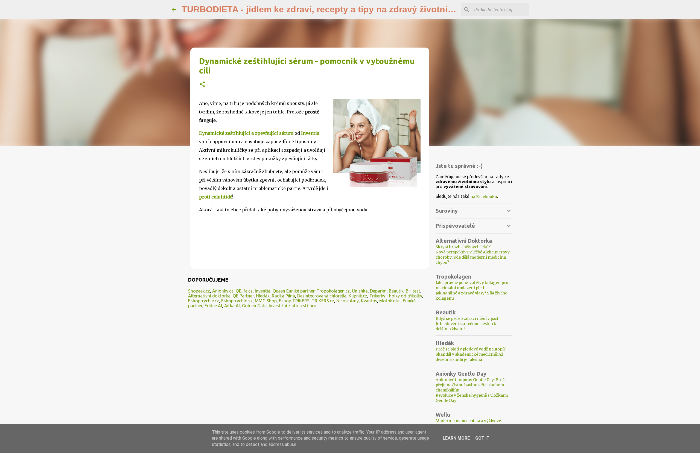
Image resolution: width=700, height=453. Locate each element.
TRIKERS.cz (323, 300)
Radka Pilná (283, 295)
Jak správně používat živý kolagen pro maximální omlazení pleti (472, 285)
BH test (413, 290)
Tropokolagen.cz (333, 290)
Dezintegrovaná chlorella (321, 295)
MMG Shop (266, 300)
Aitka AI (232, 305)
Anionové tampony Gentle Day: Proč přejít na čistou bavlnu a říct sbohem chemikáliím (470, 385)
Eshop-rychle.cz (203, 300)
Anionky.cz (223, 290)
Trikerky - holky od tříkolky (395, 295)
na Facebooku (483, 196)
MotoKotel (390, 300)
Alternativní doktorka (209, 295)
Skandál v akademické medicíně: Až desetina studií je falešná (469, 357)
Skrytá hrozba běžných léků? (463, 246)
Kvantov (369, 300)
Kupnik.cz (358, 295)
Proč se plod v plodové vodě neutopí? (471, 349)
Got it (482, 438)
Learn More (456, 438)
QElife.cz (244, 290)
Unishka (360, 290)
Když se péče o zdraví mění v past (467, 318)
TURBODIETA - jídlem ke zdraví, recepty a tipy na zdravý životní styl (323, 9)
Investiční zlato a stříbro (292, 305)
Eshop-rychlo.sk (237, 300)
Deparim (378, 290)
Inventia (262, 290)
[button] (202, 84)
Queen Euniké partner (293, 290)
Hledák (263, 295)
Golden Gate (254, 305)
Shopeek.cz (199, 290)
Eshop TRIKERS (294, 300)
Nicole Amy (347, 300)
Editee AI (213, 305)
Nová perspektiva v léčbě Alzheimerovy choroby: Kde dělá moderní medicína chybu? (473, 257)
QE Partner (243, 295)
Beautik (396, 290)
